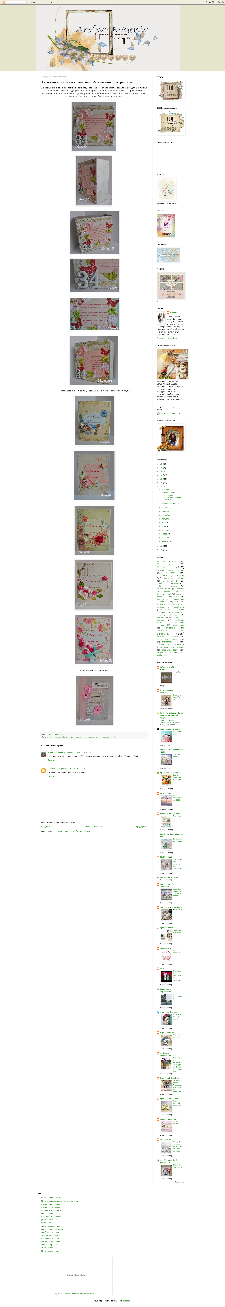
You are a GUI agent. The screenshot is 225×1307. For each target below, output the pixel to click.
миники (160, 618)
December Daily (165, 570)
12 (161, 486)
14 (161, 479)
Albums (172, 561)
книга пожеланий (167, 597)
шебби (159, 655)
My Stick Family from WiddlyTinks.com (74, 1294)
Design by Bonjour (169, 878)
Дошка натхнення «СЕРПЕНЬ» (177, 777)
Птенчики (177, 816)
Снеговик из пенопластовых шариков (178, 975)
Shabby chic (166, 857)
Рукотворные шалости (170, 729)
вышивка (166, 591)
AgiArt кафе (166, 793)
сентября (166, 515)
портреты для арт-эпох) (177, 1017)
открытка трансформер (51, 1217)
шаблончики (46, 1223)
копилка (160, 607)
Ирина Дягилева (55, 752)
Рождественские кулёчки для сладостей (178, 864)
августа (166, 519)
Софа (176, 584)
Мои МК (165, 581)
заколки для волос (50, 1235)
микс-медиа (162, 615)
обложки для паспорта (73, 737)
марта (165, 534)
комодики (160, 599)
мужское (160, 620)
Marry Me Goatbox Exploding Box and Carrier (177, 1146)
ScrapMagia (165, 948)
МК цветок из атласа (51, 1210)
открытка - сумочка (50, 1207)
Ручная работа (167, 928)
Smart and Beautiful (170, 1078)
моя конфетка (175, 618)
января (165, 541)
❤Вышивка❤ (177, 910)
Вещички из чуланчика (171, 814)
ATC (158, 562)
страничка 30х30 (170, 650)
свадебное (178, 644)
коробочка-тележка (50, 1232)
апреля (165, 530)
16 (161, 472)
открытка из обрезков (51, 1204)
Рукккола (174, 313)
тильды (160, 653)
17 (161, 468)
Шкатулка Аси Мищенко (171, 907)
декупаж (167, 594)
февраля (166, 538)
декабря (166, 490)
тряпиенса (175, 653)
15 (161, 475)
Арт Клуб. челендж (169, 773)
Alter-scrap (102, 737)
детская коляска (49, 1220)
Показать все (179, 1182)
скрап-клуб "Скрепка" (173, 647)
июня (164, 526)
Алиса (166, 578)
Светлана (52, 769)
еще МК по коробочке (51, 1242)
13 (161, 483)
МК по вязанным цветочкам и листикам (59, 1201)
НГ (176, 581)
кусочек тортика (49, 1245)
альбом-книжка (47, 1248)
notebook (170, 573)
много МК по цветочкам (52, 1229)
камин (178, 594)
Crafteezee (165, 1140)
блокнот (180, 589)
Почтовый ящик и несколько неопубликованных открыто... (171, 496)
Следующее (46, 827)
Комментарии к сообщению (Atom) (74, 831)
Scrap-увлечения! (168, 1119)
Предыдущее (141, 827)
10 (161, 550)
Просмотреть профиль (167, 338)
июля (164, 523)
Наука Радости (167, 1033)
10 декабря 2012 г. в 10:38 (77, 752)
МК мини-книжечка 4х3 (51, 1198)
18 (161, 464)
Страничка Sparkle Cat (177, 697)
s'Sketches (163, 575)
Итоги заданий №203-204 (177, 1103)
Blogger (126, 1301)
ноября (165, 508)
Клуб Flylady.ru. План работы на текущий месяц (171, 715)
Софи (159, 586)
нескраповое (178, 625)
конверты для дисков (168, 604)
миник (177, 615)
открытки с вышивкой (168, 637)
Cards (113, 737)
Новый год (162, 584)
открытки (90, 737)
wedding (180, 576)
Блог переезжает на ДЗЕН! (178, 798)
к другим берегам (168, 1012)
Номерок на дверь (170, 503)
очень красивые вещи (51, 1226)
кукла (167, 610)
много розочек (47, 1214)
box (182, 570)
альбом (173, 586)
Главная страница (93, 827)
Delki (162, 969)
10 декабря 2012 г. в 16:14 (71, 769)
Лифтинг (180, 578)
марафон (176, 612)
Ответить (52, 760)
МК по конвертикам (50, 1251)
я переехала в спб (177, 996)
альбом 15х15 (163, 589)
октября (166, 512)
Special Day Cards (169, 1099)
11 (161, 546)
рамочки (160, 645)
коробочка (55, 737)
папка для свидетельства (170, 639)
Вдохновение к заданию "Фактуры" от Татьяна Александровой (178, 1065)
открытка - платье (50, 1239)
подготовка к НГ (170, 642)
